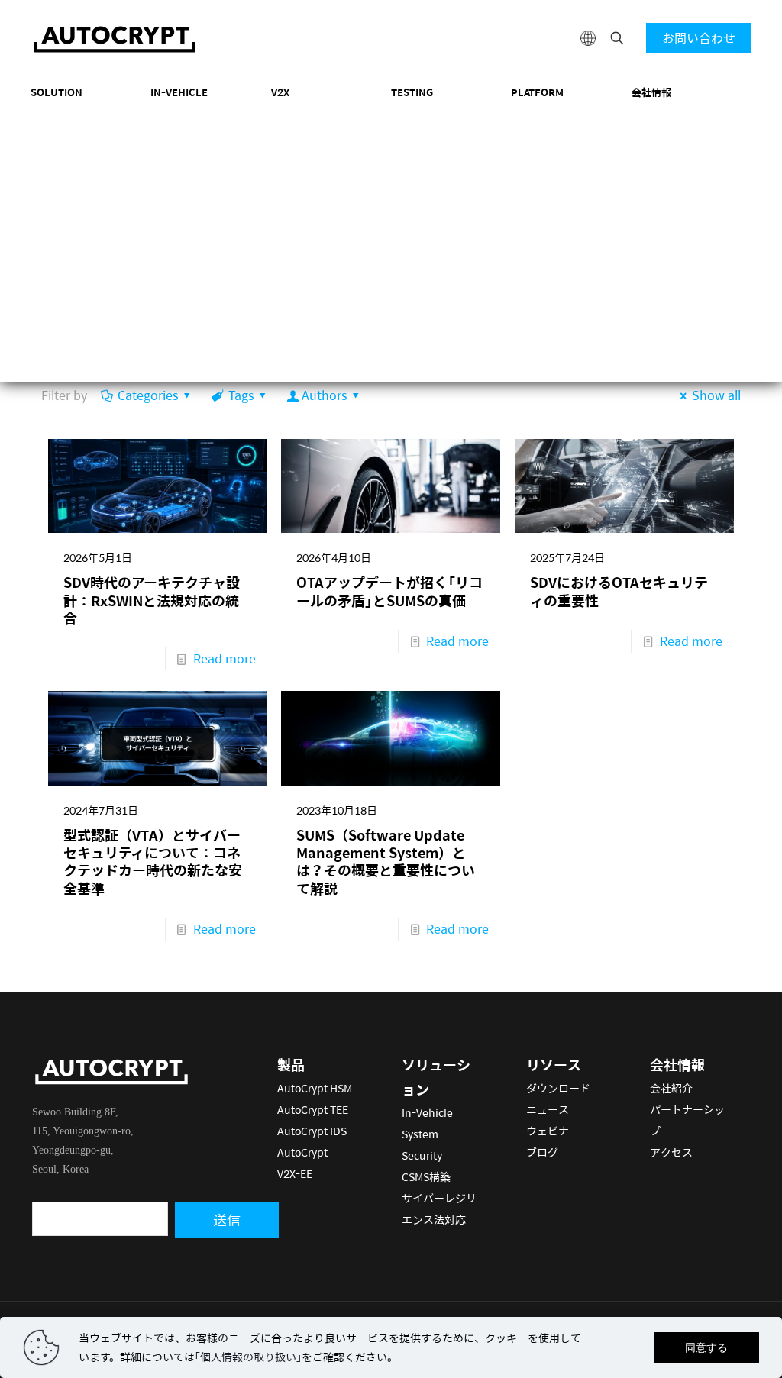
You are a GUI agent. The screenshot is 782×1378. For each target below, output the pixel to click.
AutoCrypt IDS (312, 1130)
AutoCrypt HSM (314, 1087)
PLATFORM (537, 92)
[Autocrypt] (115, 38)
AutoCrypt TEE (312, 1109)
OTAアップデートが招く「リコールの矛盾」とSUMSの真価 (389, 591)
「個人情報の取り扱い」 (248, 1356)
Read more (224, 658)
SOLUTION (56, 92)
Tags (241, 395)
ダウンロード (558, 1087)
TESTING (412, 92)
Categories (148, 395)
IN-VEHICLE (179, 92)
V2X (280, 92)
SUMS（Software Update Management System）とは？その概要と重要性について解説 (385, 862)
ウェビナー (553, 1130)
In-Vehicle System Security (427, 1133)
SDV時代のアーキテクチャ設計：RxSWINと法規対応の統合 (151, 600)
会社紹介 (671, 1087)
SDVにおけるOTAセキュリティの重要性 (619, 591)
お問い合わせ (698, 37)
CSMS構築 (426, 1176)
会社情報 (651, 92)
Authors (324, 395)
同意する (706, 1347)
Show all (716, 395)
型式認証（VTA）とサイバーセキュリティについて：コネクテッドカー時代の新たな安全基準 (152, 862)
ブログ (542, 1152)
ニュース (547, 1109)
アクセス (671, 1152)
